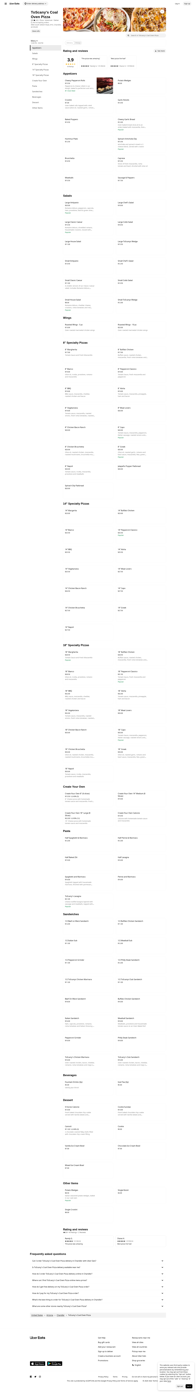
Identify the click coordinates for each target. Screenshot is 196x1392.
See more (161, 51)
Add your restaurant (106, 1347)
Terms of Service (127, 1381)
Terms (115, 1377)
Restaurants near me (141, 1338)
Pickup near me (138, 1351)
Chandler (61, 1315)
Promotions (103, 1360)
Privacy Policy (103, 1377)
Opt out (180, 1386)
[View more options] (162, 12)
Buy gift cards (104, 1342)
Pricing (124, 1377)
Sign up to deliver (105, 1351)
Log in (177, 4)
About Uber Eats (139, 1356)
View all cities (137, 1342)
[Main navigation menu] (5, 3)
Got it (189, 1386)
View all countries (139, 1347)
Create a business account (109, 1356)
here (169, 1381)
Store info (36, 31)
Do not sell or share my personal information (149, 1377)
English (138, 1365)
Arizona (50, 1315)
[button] (98, 1261)
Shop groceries (138, 1360)
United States (37, 1315)
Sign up (187, 4)
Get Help (101, 1338)
